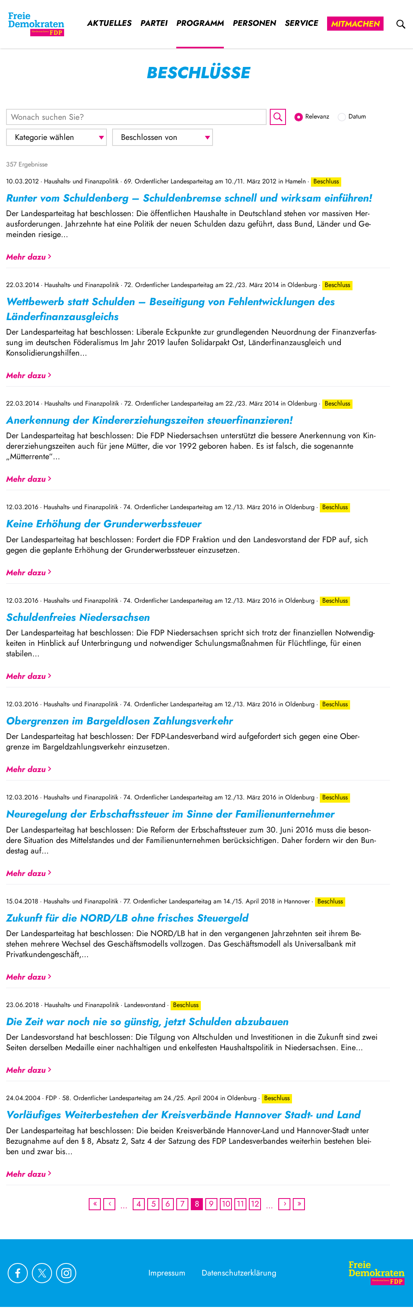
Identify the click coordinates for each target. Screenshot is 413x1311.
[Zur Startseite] (36, 24)
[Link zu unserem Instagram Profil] (66, 1273)
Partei (153, 23)
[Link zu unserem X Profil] (42, 1273)
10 (226, 1204)
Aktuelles (109, 23)
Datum (357, 116)
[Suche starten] (278, 117)
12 (255, 1204)
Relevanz (317, 116)
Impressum (167, 1273)
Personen (254, 23)
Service (301, 23)
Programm (200, 23)
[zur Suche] (400, 24)
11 (241, 1204)
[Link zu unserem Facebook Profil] (18, 1273)
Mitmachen (355, 24)
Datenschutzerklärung (239, 1273)
